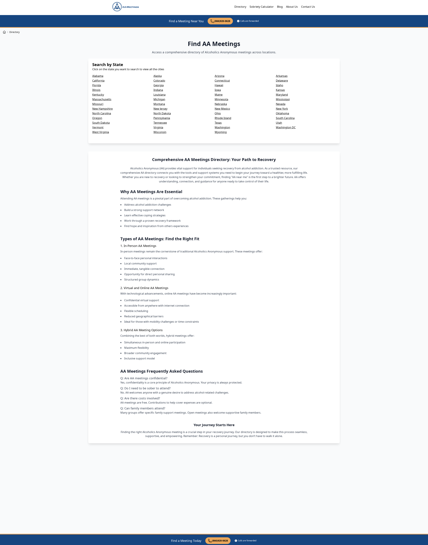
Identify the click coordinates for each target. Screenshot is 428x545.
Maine (219, 94)
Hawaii (219, 85)
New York (282, 109)
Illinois (96, 90)
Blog (280, 7)
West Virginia (100, 132)
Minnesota (221, 99)
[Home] (4, 32)
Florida (96, 85)
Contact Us (308, 7)
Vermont (97, 127)
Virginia (158, 127)
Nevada (280, 104)
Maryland (282, 94)
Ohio (218, 113)
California (98, 80)
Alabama (97, 76)
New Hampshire (102, 109)
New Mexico (222, 109)
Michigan (159, 99)
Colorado (159, 80)
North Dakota (162, 113)
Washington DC (286, 127)
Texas (218, 123)
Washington (222, 127)
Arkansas (282, 76)
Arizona (219, 76)
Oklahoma (282, 113)
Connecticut (222, 80)
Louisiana (159, 94)
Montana (159, 104)
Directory (240, 7)
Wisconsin (159, 132)
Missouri (97, 104)
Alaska (157, 76)
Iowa (218, 90)
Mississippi (283, 99)
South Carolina (285, 118)
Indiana (158, 90)
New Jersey (160, 109)
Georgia (158, 85)
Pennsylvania (161, 118)
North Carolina (101, 113)
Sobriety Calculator (262, 7)
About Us (292, 7)
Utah (279, 123)
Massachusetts (101, 99)
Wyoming (221, 132)
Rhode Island (223, 118)
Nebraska (221, 104)
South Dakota (101, 123)
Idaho (279, 85)
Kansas (280, 90)
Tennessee (160, 123)
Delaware (282, 80)
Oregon (97, 118)
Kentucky (98, 94)
